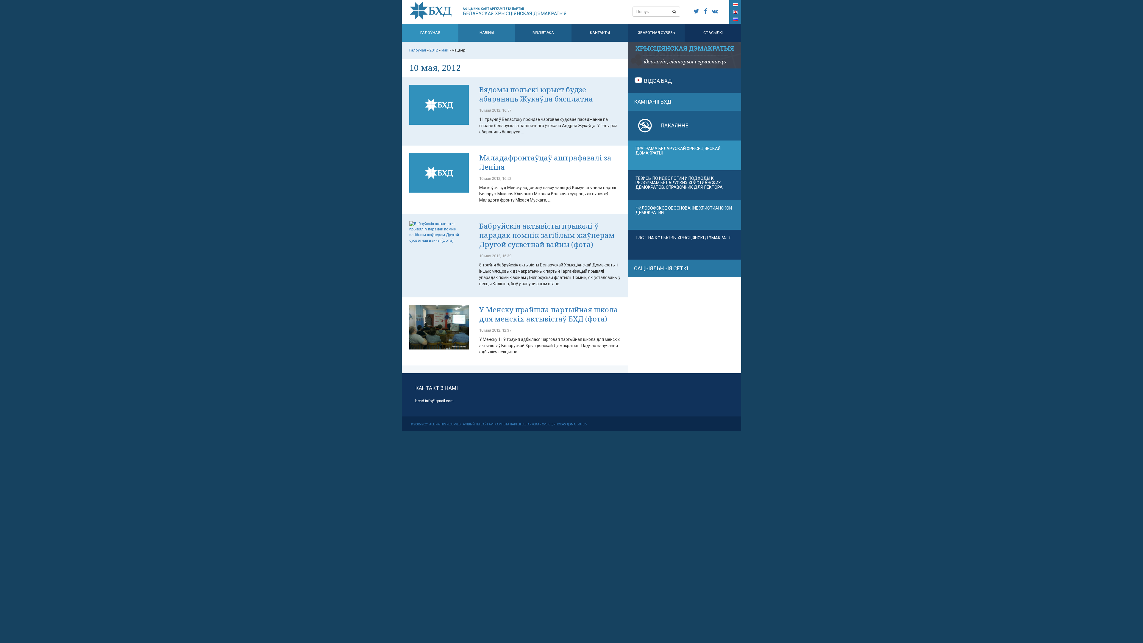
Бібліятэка (543, 32)
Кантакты (600, 32)
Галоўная (430, 32)
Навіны (487, 32)
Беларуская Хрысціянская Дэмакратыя (515, 11)
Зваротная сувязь (656, 32)
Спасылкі (713, 32)
